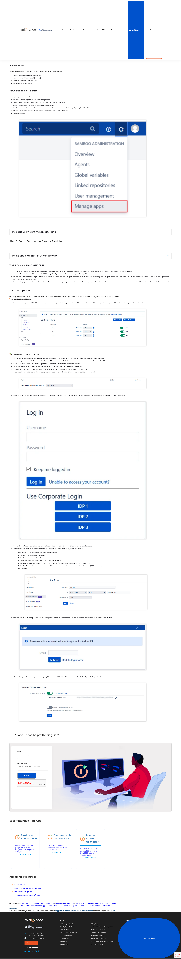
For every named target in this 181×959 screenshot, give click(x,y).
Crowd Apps (49, 903)
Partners (114, 30)
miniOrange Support (149, 938)
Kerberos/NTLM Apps (54, 906)
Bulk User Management (96, 903)
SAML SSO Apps (27, 903)
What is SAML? (19, 884)
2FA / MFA (94, 924)
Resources (87, 30)
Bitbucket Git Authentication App (33, 906)
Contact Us (154, 30)
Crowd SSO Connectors (99, 938)
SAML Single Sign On (67, 924)
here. (113, 911)
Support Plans (102, 30)
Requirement (22, 763)
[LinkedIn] (25, 951)
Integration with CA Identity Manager (27, 888)
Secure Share (111, 903)
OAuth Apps (39, 903)
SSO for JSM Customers (68, 933)
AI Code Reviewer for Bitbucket (102, 941)
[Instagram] (39, 951)
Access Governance (98, 933)
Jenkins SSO (106, 906)
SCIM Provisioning (66, 936)
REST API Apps (68, 903)
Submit (26, 775)
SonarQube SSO (94, 906)
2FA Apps (58, 903)
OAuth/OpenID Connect (68, 927)
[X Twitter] (32, 951)
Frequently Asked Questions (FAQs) (27, 895)
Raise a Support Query (36, 938)
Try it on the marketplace (135, 30)
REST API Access (65, 930)
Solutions (73, 30)
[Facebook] (36, 951)
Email (19, 752)
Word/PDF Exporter (71, 906)
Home (64, 30)
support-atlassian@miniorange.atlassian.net (74, 911)
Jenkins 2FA (64, 944)
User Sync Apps (81, 903)
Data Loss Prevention (99, 930)
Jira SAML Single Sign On (23, 892)
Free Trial (13, 908)
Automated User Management (102, 927)
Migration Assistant (98, 936)
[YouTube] (29, 951)
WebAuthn (83, 906)
